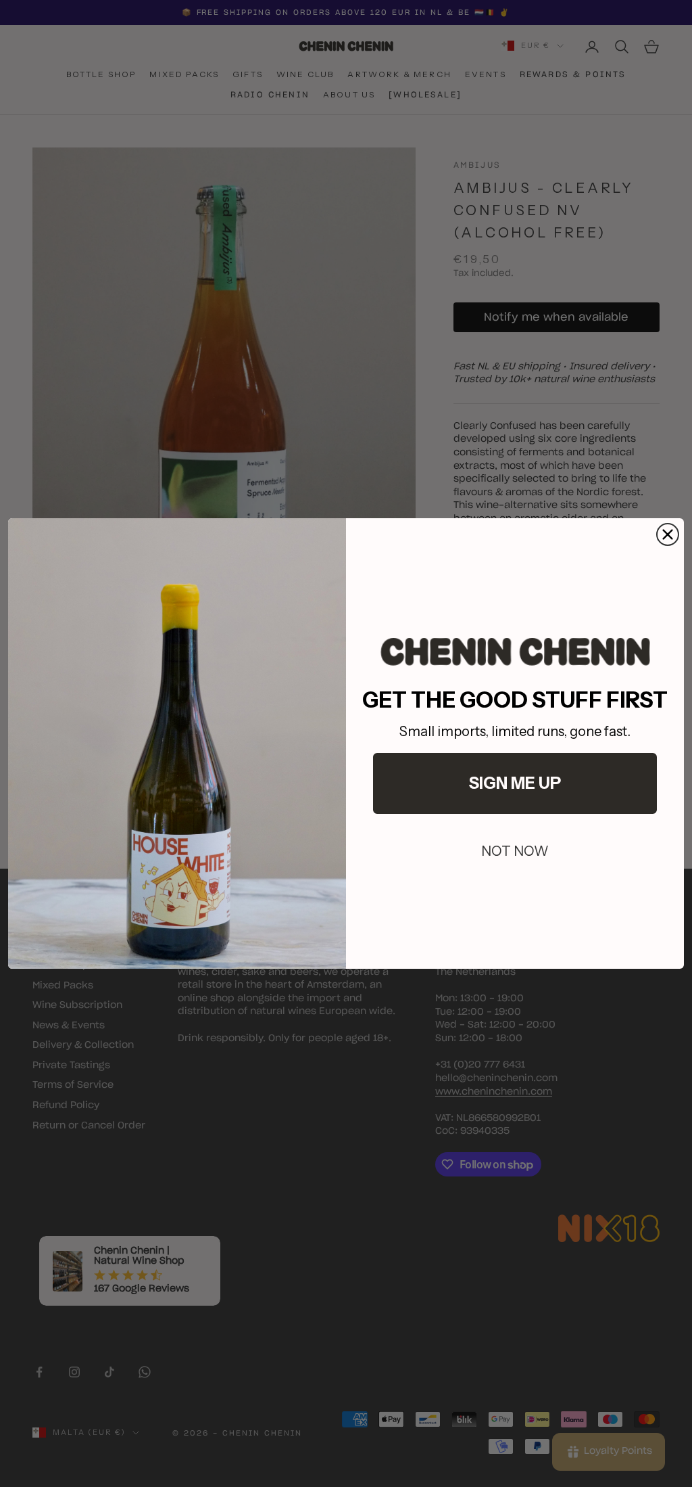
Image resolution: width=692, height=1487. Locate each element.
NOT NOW (515, 851)
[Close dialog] (667, 534)
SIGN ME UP (515, 783)
